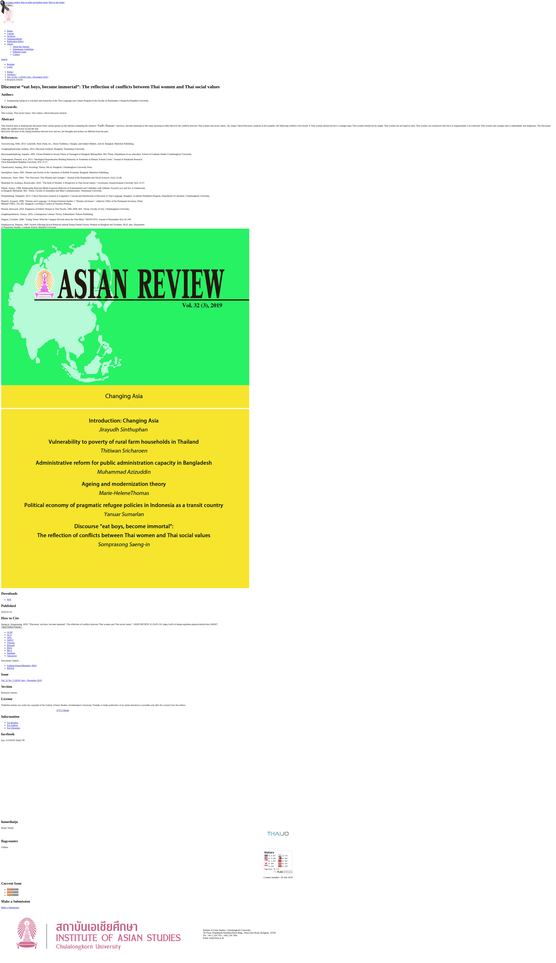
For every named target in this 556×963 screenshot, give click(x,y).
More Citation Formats (11, 627)
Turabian (11, 653)
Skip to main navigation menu (34, 2)
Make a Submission (10, 907)
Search (4, 59)
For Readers (12, 722)
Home (10, 31)
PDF (9, 599)
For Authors (12, 725)
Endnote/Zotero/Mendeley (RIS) (22, 665)
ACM (9, 632)
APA (9, 637)
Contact (16, 54)
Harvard (10, 645)
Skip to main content (10, 2)
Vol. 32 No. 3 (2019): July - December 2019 (27, 77)
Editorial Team (19, 52)
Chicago (11, 642)
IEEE (9, 648)
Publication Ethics (15, 41)
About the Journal (21, 46)
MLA (9, 650)
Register (10, 64)
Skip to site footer (57, 2)
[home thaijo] (278, 835)
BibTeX (10, 668)
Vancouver (12, 656)
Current (10, 33)
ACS (9, 635)
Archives (11, 36)
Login (9, 67)
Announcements (14, 39)
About (10, 44)
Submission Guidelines (23, 49)
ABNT (10, 640)
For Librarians (13, 728)
